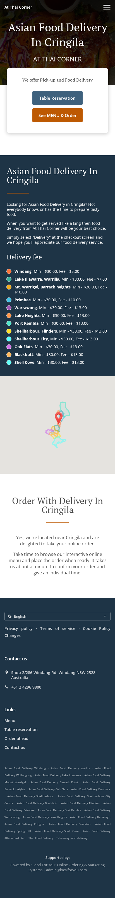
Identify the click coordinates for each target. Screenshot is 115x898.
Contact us (14, 747)
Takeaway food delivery (72, 838)
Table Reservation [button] (57, 98)
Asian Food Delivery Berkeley (89, 817)
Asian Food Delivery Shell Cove (56, 831)
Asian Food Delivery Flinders (80, 803)
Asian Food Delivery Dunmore (91, 789)
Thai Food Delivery (41, 838)
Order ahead (16, 738)
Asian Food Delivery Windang (25, 768)
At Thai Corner (18, 7)
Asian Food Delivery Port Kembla (59, 810)
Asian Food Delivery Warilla (70, 768)
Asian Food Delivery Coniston (69, 824)
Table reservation (21, 729)
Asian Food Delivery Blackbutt (37, 803)
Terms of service (57, 628)
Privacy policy (18, 628)
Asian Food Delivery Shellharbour (30, 796)
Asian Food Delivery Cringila (24, 824)
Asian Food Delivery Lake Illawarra (58, 775)
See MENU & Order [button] (57, 115)
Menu (9, 720)
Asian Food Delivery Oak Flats (48, 789)
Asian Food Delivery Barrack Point (54, 782)
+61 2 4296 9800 (26, 687)
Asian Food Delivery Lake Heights (45, 817)
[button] (107, 7)
